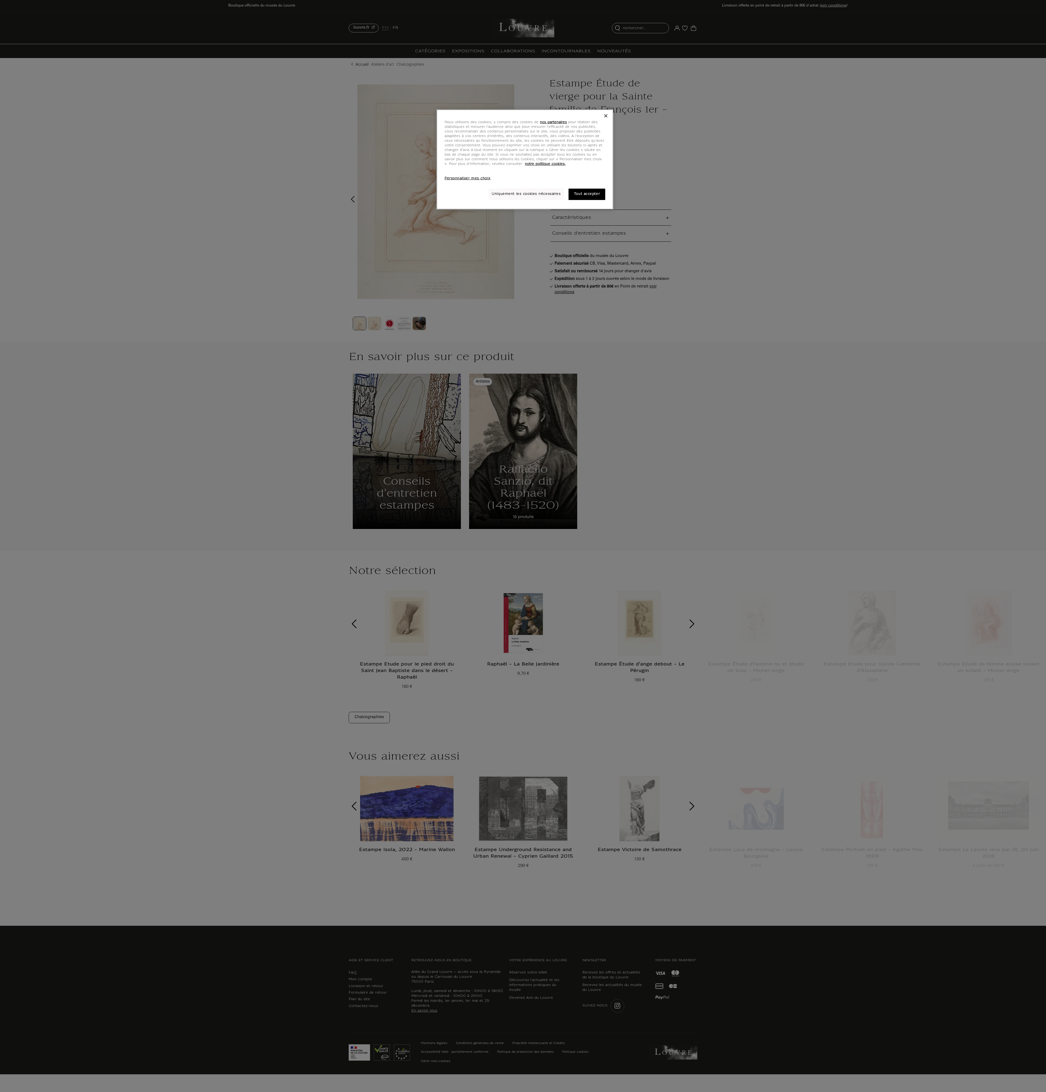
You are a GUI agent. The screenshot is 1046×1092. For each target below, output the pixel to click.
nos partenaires (553, 122)
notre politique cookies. (545, 164)
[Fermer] (606, 116)
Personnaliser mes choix (467, 178)
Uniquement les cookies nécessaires (526, 194)
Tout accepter (587, 194)
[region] (524, 159)
